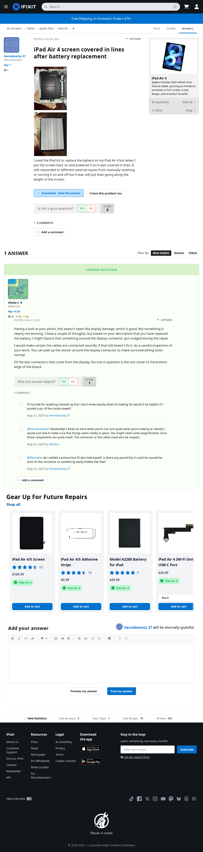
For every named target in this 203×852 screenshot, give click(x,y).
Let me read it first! (136, 757)
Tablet (31, 28)
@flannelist (34, 457)
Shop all (13, 504)
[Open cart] (186, 7)
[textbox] (101, 663)
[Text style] (44, 638)
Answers (187, 28)
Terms (60, 754)
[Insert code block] (56, 638)
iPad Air (63, 28)
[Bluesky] (179, 799)
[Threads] (186, 798)
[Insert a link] (33, 638)
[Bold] (12, 638)
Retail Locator (40, 767)
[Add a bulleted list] (79, 638)
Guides (171, 28)
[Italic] (19, 638)
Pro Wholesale (40, 761)
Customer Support (12, 750)
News (34, 748)
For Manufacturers (41, 775)
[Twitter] (147, 798)
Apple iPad (46, 28)
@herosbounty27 (38, 429)
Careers (11, 765)
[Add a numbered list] (86, 638)
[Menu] (6, 6)
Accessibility (64, 742)
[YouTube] (163, 798)
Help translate (15, 799)
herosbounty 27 (138, 627)
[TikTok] (131, 798)
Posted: (46, 39)
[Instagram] (155, 798)
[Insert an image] (109, 638)
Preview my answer (83, 691)
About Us (12, 742)
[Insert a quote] (62, 638)
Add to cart (32, 606)
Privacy (60, 748)
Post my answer (122, 691)
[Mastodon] (171, 798)
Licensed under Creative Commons (112, 845)
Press (34, 742)
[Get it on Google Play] (91, 761)
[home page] (24, 6)
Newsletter (13, 771)
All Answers (14, 28)
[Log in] (197, 7)
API (8, 777)
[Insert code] (26, 638)
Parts (156, 28)
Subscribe (186, 749)
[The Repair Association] (194, 798)
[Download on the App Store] (91, 748)
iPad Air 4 (159, 78)
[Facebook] (139, 798)
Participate (38, 754)
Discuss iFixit (14, 758)
